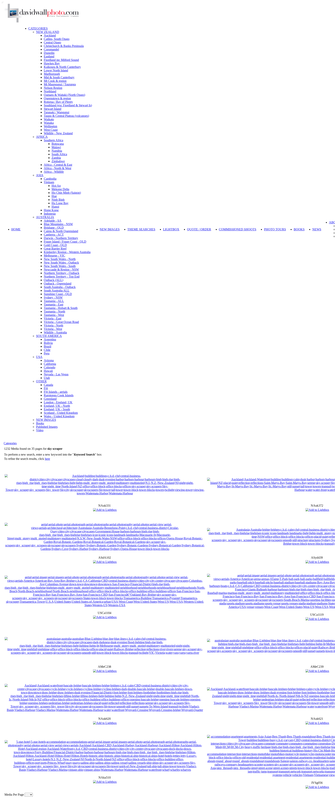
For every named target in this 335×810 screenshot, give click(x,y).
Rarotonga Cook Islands (58, 395)
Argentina (50, 339)
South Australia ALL (56, 290)
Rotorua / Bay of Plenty (58, 101)
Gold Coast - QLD (55, 245)
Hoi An (56, 185)
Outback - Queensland (57, 283)
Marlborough (52, 74)
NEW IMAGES (46, 419)
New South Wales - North (60, 259)
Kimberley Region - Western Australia (67, 252)
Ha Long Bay (60, 203)
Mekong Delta (60, 189)
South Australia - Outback (60, 287)
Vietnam (49, 182)
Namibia (57, 150)
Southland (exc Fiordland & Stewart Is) (68, 105)
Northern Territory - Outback (61, 273)
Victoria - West (53, 329)
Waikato (49, 119)
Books (40, 423)
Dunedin (49, 53)
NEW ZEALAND (47, 32)
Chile (47, 350)
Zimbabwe (58, 161)
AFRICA (42, 136)
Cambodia (50, 178)
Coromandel (51, 49)
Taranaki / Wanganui (56, 112)
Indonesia (50, 213)
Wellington (50, 126)
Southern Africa (53, 140)
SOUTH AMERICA (49, 336)
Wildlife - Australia (55, 332)
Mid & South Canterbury (59, 77)
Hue (54, 196)
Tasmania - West (54, 315)
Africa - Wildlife (54, 171)
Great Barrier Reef (55, 248)
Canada (48, 384)
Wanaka (49, 122)
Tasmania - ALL (54, 301)
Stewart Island (52, 108)
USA (39, 357)
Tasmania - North (54, 311)
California (50, 363)
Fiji (46, 388)
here (47, 458)
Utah (47, 377)
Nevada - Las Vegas (56, 374)
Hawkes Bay (52, 63)
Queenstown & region (57, 98)
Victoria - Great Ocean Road (61, 322)
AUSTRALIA (45, 217)
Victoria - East (52, 318)
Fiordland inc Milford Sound (61, 60)
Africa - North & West (57, 168)
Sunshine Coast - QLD (58, 294)
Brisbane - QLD (54, 227)
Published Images (47, 426)
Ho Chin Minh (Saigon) (66, 192)
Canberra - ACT (54, 234)
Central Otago (52, 42)
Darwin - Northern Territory (61, 238)
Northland (50, 91)
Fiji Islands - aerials (55, 391)
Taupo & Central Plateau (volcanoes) (66, 115)
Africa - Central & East (58, 164)
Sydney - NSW (53, 297)
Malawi (56, 147)
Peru (46, 353)
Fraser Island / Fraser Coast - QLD (65, 241)
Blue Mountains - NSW (58, 224)
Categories (10, 443)
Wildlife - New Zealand (58, 133)
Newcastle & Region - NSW (61, 269)
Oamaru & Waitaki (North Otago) (64, 94)
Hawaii (48, 370)
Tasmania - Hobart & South (61, 308)
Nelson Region (53, 87)
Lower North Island (56, 70)
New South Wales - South (60, 266)
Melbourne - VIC (54, 255)
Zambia (56, 157)
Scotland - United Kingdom (61, 412)
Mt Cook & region (55, 80)
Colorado (49, 367)
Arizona (49, 360)
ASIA (39, 175)
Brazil (47, 346)
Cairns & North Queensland (61, 231)
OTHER (41, 381)
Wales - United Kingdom (59, 416)
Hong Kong (51, 210)
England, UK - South (57, 409)
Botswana (58, 143)
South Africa (59, 154)
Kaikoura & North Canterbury (62, 67)
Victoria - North (53, 325)
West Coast (51, 129)
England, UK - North (57, 405)
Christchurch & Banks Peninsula (64, 46)
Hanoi (55, 206)
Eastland (49, 56)
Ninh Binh (58, 199)
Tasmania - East (53, 304)
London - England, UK (58, 402)
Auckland (50, 35)
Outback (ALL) (53, 280)
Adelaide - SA (52, 220)
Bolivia (48, 343)
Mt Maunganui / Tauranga (60, 84)
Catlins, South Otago (56, 39)
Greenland (50, 398)
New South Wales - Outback (61, 262)
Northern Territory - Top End (61, 276)
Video (39, 430)
